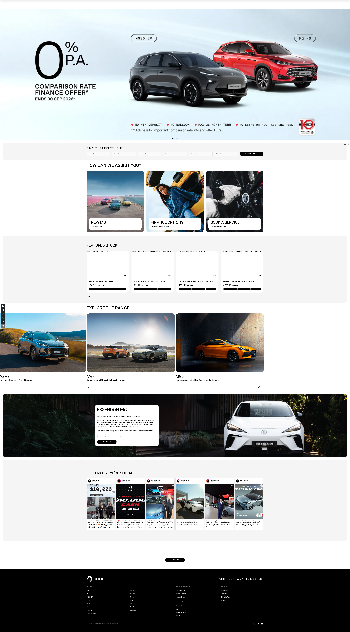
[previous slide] (345, 143)
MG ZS (89, 594)
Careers (223, 600)
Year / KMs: (194, 154)
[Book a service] (3, 314)
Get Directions (175, 559)
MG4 (131, 600)
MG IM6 (89, 610)
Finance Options (181, 594)
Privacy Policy (109, 623)
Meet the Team (226, 597)
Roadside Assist (181, 612)
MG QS (132, 594)
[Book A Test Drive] (3, 322)
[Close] (3, 326)
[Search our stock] (3, 318)
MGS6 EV (133, 597)
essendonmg (96, 480)
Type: (90, 154)
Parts (178, 609)
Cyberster (133, 610)
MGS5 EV (90, 597)
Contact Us (107, 442)
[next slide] (348, 143)
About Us (224, 594)
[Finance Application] (3, 310)
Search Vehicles (251, 154)
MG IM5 (132, 607)
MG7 (131, 603)
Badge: (142, 154)
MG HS (132, 590)
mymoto (115, 437)
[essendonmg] (89, 481)
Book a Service (181, 606)
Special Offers (181, 590)
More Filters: (220, 154)
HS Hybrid (90, 607)
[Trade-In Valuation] (3, 306)
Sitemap (115, 623)
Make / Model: (118, 154)
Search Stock (180, 597)
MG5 (88, 603)
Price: (167, 154)
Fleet (178, 616)
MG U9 (89, 590)
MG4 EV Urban (91, 613)
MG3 (88, 600)
